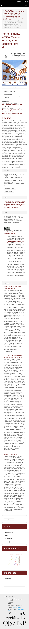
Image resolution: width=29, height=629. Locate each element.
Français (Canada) (9, 542)
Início (4, 10)
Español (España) (9, 538)
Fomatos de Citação (10, 188)
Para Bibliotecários (9, 585)
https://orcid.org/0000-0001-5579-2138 (12, 110)
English (6, 535)
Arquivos (10, 10)
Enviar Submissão (9, 520)
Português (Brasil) (9, 532)
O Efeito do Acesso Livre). (16, 276)
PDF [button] (14, 87)
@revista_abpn (17, 607)
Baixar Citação (8, 191)
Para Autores (8, 582)
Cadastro (19, 1)
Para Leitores (8, 578)
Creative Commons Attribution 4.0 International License (14, 232)
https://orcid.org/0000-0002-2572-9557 (12, 113)
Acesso (26, 1)
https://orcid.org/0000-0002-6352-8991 (12, 104)
